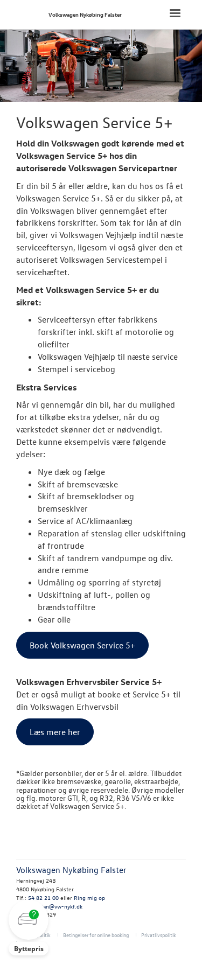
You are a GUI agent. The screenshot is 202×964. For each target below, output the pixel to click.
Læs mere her (55, 732)
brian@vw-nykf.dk (59, 906)
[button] (28, 927)
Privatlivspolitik (158, 935)
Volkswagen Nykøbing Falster (85, 14)
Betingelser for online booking (96, 935)
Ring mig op (89, 897)
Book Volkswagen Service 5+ (82, 645)
